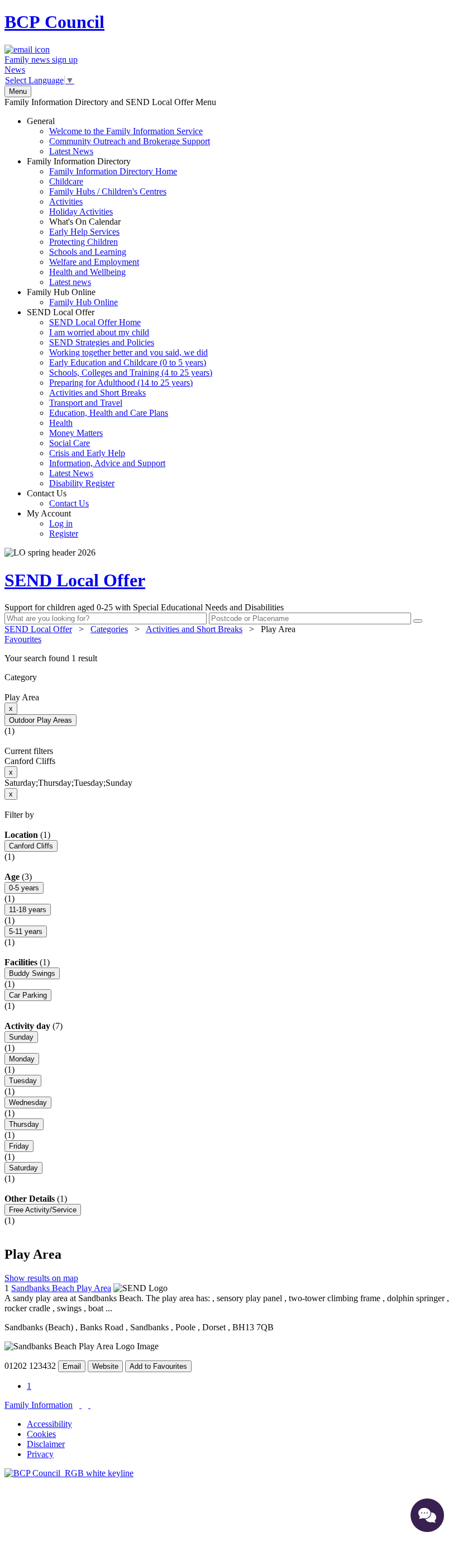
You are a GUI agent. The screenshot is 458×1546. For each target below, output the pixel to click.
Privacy (40, 1454)
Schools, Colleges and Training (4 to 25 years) (130, 372)
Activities (66, 201)
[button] (229, 658)
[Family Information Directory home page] (68, 1473)
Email (72, 1366)
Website (105, 1366)
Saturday (23, 1168)
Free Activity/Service (43, 1210)
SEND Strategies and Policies (101, 342)
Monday (22, 1059)
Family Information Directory (102, 222)
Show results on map (41, 1278)
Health (61, 423)
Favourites (22, 639)
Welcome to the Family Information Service (126, 131)
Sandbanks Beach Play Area (61, 1288)
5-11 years (25, 931)
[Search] (417, 621)
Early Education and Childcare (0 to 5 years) (127, 362)
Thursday (24, 1124)
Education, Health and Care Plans (108, 413)
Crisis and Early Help (87, 453)
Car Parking (28, 995)
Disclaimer (46, 1444)
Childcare (66, 181)
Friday (19, 1146)
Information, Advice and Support (107, 463)
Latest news (70, 282)
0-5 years (24, 888)
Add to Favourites (158, 1366)
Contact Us (58, 498)
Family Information (38, 1405)
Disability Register (82, 483)
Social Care (69, 443)
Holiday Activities (81, 211)
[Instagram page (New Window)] (89, 1405)
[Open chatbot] (427, 1515)
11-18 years (27, 909)
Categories (109, 629)
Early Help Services (84, 231)
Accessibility (49, 1424)
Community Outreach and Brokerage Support (129, 141)
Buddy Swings (32, 973)
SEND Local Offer (119, 397)
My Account (52, 523)
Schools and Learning (87, 252)
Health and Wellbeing (87, 272)
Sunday (21, 1037)
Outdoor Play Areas (40, 720)
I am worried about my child (99, 332)
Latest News (71, 151)
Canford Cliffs (31, 846)
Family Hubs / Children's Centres (107, 191)
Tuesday (23, 1080)
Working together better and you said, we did (128, 352)
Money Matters (76, 433)
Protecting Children (83, 241)
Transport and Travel (85, 402)
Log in (61, 523)
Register (63, 533)
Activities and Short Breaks (97, 392)
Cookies (41, 1434)
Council (54, 22)
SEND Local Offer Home (95, 322)
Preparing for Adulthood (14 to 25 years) (121, 382)
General (118, 136)
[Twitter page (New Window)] (80, 1405)
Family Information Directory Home (113, 171)
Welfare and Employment (94, 262)
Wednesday (28, 1102)
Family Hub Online (72, 297)
